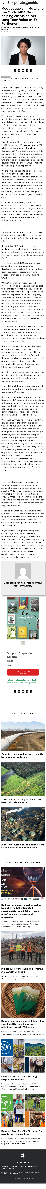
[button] (38, 241)
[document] (23, 594)
